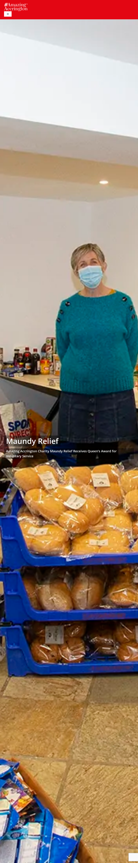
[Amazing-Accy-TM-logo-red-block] (15, 3)
